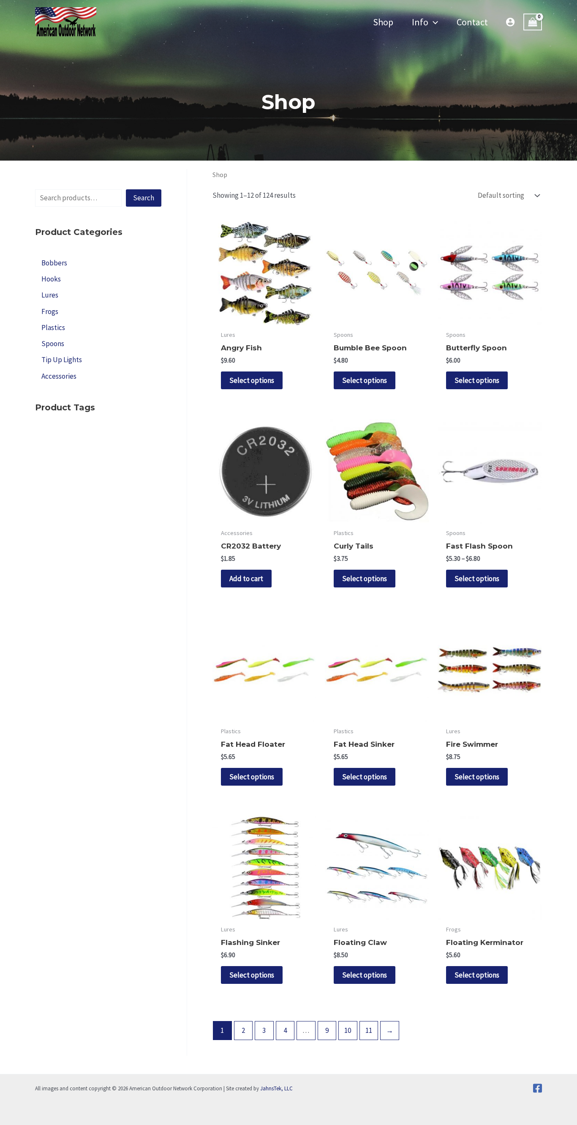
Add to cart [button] (246, 578)
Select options (251, 380)
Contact (472, 22)
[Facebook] (537, 1088)
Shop (383, 22)
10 (347, 1030)
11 (368, 1030)
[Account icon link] (510, 22)
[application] (433, 22)
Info (420, 22)
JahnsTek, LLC (276, 1088)
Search (143, 197)
